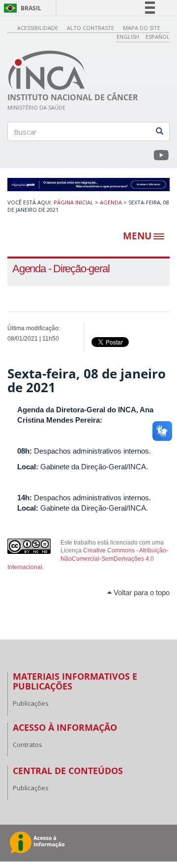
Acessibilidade (37, 27)
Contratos (27, 744)
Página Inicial (73, 202)
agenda (111, 202)
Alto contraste (90, 27)
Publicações (31, 703)
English (128, 36)
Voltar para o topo (141, 592)
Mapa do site (141, 27)
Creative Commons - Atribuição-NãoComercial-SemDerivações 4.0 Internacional (87, 559)
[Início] (46, 70)
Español (158, 36)
